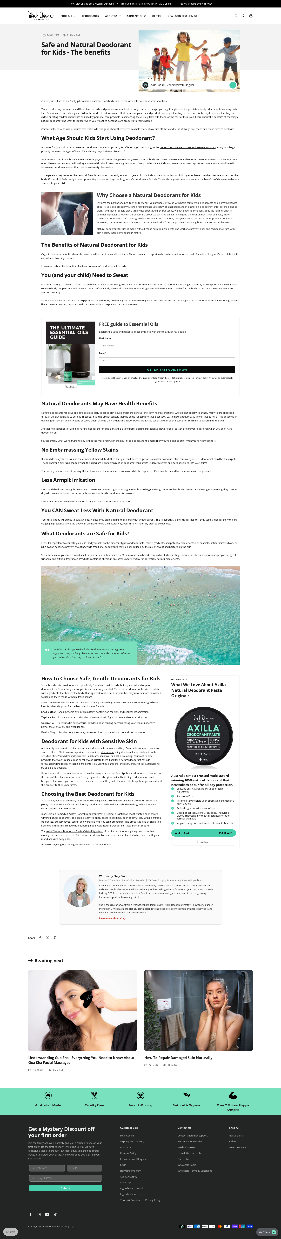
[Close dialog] (185, 582)
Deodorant (140, 623)
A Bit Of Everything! (140, 643)
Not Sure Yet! (140, 653)
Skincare (140, 633)
